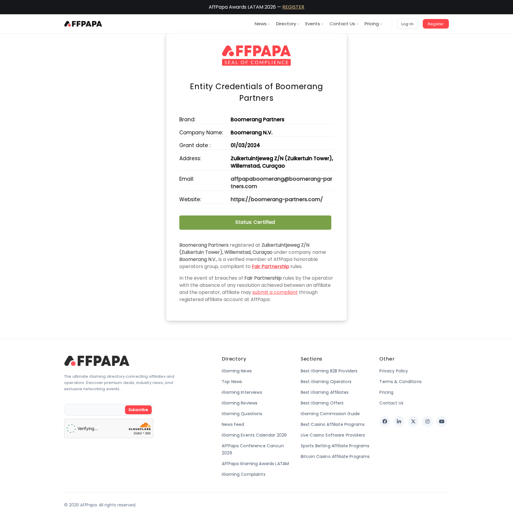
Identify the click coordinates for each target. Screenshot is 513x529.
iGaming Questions (242, 414)
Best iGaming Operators (326, 382)
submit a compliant (275, 292)
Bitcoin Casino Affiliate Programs (335, 456)
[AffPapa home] (83, 23)
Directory (286, 24)
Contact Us (342, 24)
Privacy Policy (393, 371)
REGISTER (293, 7)
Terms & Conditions (400, 382)
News (261, 24)
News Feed (233, 424)
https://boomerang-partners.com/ (277, 199)
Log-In (407, 24)
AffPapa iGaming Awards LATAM (255, 464)
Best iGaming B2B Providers (329, 371)
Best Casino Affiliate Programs (333, 424)
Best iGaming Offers (322, 403)
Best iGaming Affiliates (325, 392)
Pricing (372, 24)
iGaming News (237, 371)
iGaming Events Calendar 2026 (254, 435)
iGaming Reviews (239, 403)
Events (312, 24)
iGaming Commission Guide (330, 414)
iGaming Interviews (242, 392)
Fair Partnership (270, 266)
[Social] (384, 421)
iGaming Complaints (243, 474)
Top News (232, 382)
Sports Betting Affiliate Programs (335, 446)
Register (436, 24)
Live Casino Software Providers (333, 435)
